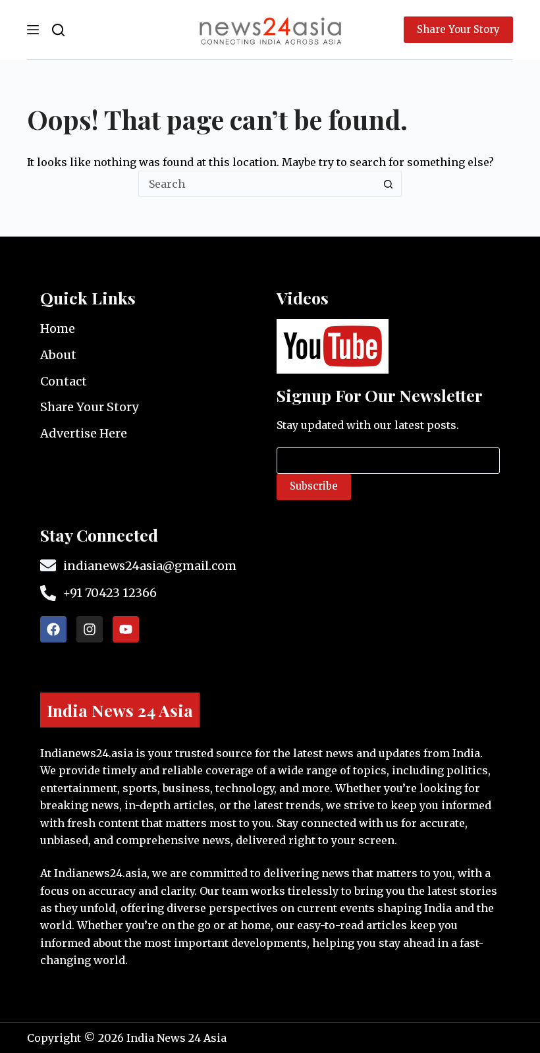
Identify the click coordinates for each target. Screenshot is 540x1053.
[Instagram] (89, 629)
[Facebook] (53, 629)
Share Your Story (458, 29)
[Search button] (388, 184)
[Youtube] (126, 629)
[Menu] (33, 30)
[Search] (58, 30)
